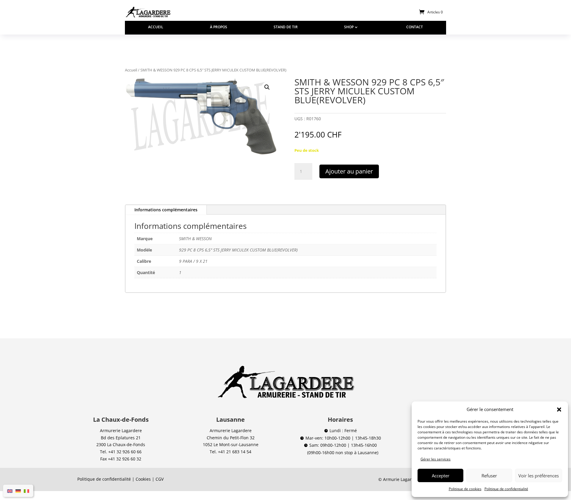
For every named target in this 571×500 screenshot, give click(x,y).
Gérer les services (436, 459)
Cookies (143, 479)
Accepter (440, 476)
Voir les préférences (538, 476)
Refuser (489, 476)
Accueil (155, 27)
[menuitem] (10, 490)
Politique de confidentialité (506, 488)
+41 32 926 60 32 (124, 459)
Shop (349, 27)
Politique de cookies (465, 488)
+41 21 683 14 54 (234, 451)
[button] (559, 409)
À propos (218, 27)
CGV (160, 479)
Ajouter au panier (349, 171)
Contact (414, 27)
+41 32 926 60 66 (125, 451)
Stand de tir (286, 27)
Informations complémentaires (165, 209)
